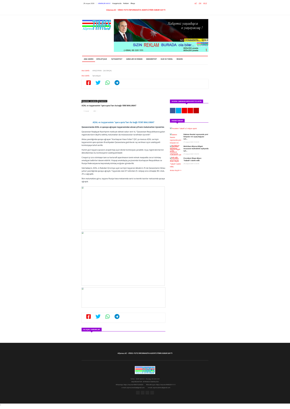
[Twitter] (142, 392)
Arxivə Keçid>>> (175, 170)
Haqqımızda (116, 3)
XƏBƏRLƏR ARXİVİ (104, 3)
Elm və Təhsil (167, 59)
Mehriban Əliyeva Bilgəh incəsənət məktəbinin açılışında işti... (196, 148)
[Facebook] (138, 392)
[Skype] (147, 392)
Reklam (126, 3)
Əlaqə (132, 3)
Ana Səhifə (88, 59)
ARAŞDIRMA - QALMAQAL (89, 101)
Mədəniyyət (151, 59)
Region (180, 59)
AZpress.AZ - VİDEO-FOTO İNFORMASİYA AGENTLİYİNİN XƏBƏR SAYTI (135, 10)
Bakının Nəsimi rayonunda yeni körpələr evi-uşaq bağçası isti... (196, 136)
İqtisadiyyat (116, 59)
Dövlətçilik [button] (101, 59)
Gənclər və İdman (134, 59)
